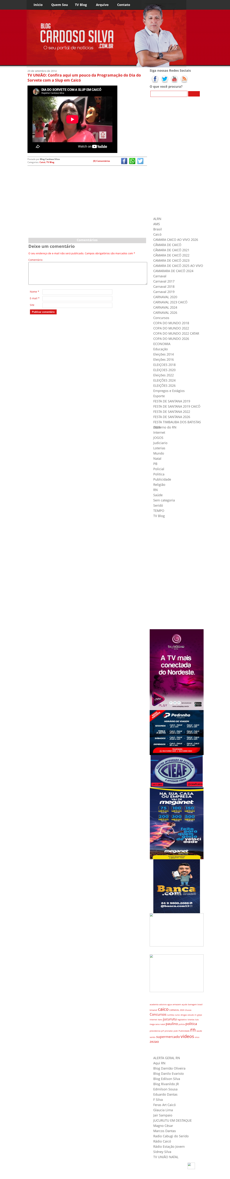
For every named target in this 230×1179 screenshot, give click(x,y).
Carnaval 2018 (163, 286)
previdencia (155, 1031)
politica (191, 1023)
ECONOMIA (161, 344)
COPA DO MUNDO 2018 (171, 323)
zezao (154, 1041)
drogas (184, 1015)
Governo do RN (164, 427)
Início (38, 5)
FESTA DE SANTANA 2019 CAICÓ (176, 406)
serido (152, 1037)
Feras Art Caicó (164, 1105)
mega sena (155, 1024)
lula (197, 1019)
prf (162, 1031)
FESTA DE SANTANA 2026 (171, 417)
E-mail (35, 298)
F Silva (158, 1099)
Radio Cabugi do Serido (171, 1136)
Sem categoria (164, 500)
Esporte (159, 396)
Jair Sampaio (162, 1115)
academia (154, 1004)
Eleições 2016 (163, 359)
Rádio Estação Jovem (169, 1146)
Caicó (42, 162)
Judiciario (160, 443)
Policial (158, 469)
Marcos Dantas (164, 1131)
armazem (176, 1004)
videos (187, 1036)
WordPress (49, 1175)
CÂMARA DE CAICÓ (167, 245)
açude (184, 1004)
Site (32, 305)
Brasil (157, 229)
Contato (123, 5)
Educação (160, 349)
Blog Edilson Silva (166, 1079)
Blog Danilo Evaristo (168, 1073)
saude (199, 1031)
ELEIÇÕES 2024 (164, 380)
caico (163, 1009)
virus (197, 1037)
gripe (199, 1015)
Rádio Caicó (162, 1141)
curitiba (170, 1015)
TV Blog (81, 5)
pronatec (169, 1031)
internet (153, 1019)
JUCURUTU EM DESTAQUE (172, 1120)
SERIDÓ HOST (80, 1175)
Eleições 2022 (163, 375)
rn (193, 1029)
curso (177, 1015)
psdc (176, 1031)
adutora (163, 1004)
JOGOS (158, 437)
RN (155, 490)
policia (182, 1024)
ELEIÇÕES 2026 (164, 385)
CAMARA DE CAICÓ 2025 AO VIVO (178, 265)
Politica (158, 474)
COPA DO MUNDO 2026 (171, 338)
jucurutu (170, 1019)
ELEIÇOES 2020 (164, 370)
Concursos (161, 318)
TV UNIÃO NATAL (165, 1157)
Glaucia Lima (163, 1110)
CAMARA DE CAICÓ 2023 (171, 260)
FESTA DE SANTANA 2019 (171, 401)
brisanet (153, 1010)
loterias (191, 1019)
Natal (157, 458)
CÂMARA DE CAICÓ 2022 (171, 255)
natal (162, 1024)
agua (169, 1004)
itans (160, 1019)
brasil (200, 1004)
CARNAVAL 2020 (165, 297)
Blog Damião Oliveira (169, 1068)
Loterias (159, 448)
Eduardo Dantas (165, 1094)
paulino (172, 1023)
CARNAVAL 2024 (165, 307)
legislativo (182, 1019)
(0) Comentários (101, 160)
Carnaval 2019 (163, 292)
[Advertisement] (87, 209)
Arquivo (102, 5)
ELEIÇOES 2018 (164, 365)
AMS (156, 224)
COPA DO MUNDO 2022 (171, 328)
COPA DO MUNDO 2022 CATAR (176, 333)
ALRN (157, 219)
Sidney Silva (162, 1152)
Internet (159, 432)
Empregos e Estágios (169, 391)
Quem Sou (59, 5)
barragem (192, 1004)
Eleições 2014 (163, 354)
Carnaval (159, 276)
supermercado (168, 1036)
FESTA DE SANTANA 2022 (171, 411)
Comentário (34, 260)
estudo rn (192, 1015)
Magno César (163, 1125)
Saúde (158, 495)
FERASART (68, 1175)
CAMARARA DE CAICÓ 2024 (173, 271)
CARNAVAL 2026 (165, 312)
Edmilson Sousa (165, 1089)
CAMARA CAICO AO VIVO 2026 (175, 239)
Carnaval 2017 (163, 281)
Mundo (158, 453)
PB (155, 464)
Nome (34, 291)
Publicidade (162, 479)
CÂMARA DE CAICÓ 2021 (171, 250)
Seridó (158, 505)
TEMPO (158, 510)
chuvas (188, 1010)
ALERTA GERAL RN (166, 1058)
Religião (159, 484)
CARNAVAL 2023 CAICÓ (170, 302)
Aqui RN (159, 1063)
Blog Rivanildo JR (166, 1084)
